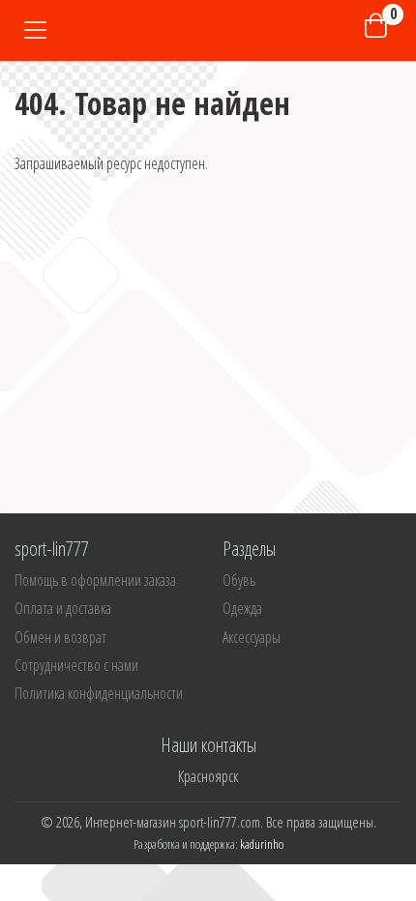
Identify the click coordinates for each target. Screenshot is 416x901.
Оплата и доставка (63, 608)
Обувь (239, 580)
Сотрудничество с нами (76, 665)
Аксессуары (252, 637)
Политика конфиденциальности (99, 693)
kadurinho (261, 844)
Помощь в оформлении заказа (95, 580)
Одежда (242, 608)
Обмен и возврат (60, 637)
